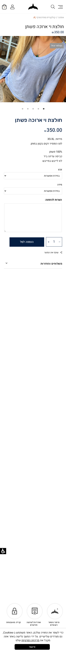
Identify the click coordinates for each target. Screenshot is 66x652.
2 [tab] (38, 108)
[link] (33, 7)
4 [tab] (28, 108)
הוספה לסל (27, 242)
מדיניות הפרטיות (30, 640)
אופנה (61, 17)
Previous (63, 69)
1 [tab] (43, 108)
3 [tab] (33, 108)
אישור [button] (32, 647)
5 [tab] (22, 108)
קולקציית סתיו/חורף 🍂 (44, 17)
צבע (60, 169)
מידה (59, 184)
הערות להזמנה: (53, 200)
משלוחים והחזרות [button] (51, 263)
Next (3, 69)
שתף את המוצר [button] (51, 252)
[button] (60, 6)
